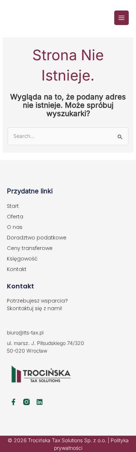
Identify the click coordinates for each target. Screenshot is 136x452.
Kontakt (16, 269)
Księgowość (22, 258)
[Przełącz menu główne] (121, 18)
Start (13, 206)
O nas (14, 227)
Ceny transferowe (30, 248)
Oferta (15, 216)
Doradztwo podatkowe (36, 237)
